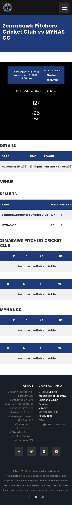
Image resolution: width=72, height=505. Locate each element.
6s (61, 256)
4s (41, 256)
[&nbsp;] (3, 256)
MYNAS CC (36, 123)
